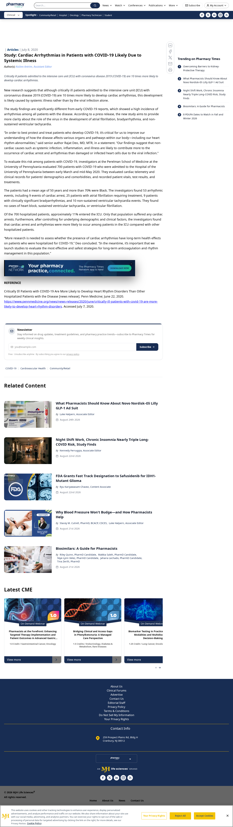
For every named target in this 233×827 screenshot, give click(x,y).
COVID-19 (10, 368)
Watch (118, 5)
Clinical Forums (116, 690)
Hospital (63, 15)
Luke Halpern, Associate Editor (77, 414)
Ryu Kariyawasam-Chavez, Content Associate (85, 486)
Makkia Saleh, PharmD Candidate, (117, 554)
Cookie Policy (34, 823)
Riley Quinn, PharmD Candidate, (78, 554)
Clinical (11, 15)
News (122, 800)
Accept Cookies (204, 815)
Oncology (74, 15)
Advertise (117, 694)
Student (108, 15)
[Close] (227, 816)
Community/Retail (47, 15)
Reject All (180, 815)
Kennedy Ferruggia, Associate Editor (80, 450)
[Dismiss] (131, 263)
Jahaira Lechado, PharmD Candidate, (121, 558)
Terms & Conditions (116, 711)
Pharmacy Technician (92, 15)
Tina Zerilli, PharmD (68, 561)
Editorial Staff (116, 703)
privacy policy (72, 354)
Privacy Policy (116, 707)
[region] (116, 816)
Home (93, 800)
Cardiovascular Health (33, 368)
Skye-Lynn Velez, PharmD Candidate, (78, 558)
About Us (116, 686)
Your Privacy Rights (116, 719)
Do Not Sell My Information (116, 715)
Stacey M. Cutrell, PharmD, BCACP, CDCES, (83, 523)
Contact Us (117, 699)
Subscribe (145, 346)
